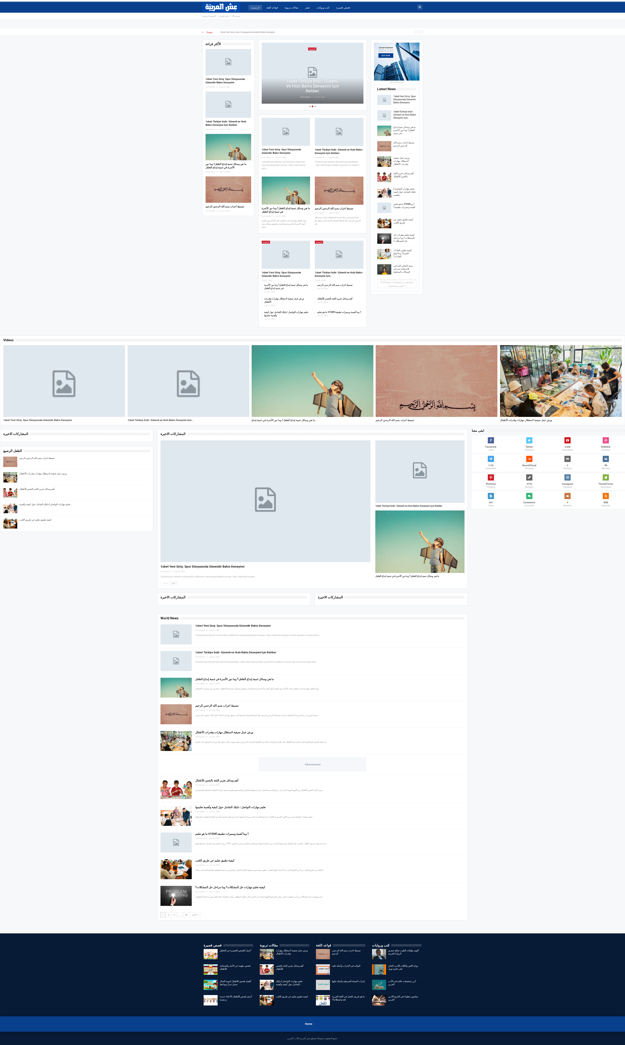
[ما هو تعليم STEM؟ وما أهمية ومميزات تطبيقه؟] (384, 208)
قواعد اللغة (272, 7)
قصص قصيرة (343, 7)
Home (308, 1023)
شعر (307, 7)
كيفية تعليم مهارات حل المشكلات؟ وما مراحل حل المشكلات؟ (404, 238)
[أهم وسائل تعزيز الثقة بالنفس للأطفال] (384, 177)
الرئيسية (255, 7)
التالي (194, 915)
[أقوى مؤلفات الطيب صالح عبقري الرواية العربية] (379, 954)
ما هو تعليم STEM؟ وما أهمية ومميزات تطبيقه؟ (339, 312)
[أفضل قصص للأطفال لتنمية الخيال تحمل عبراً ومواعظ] (211, 985)
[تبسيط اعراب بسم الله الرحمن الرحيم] (228, 189)
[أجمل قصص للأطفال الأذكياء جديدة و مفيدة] (211, 1000)
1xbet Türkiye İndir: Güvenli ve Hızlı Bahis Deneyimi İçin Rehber (249, 32)
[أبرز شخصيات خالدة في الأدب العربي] (379, 985)
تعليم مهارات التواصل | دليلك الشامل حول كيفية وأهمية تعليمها (230, 807)
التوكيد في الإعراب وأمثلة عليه (346, 965)
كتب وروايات (323, 7)
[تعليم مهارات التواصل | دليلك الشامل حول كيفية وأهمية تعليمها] (384, 192)
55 (186, 915)
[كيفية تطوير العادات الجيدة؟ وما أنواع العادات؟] (384, 254)
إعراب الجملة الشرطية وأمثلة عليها (348, 981)
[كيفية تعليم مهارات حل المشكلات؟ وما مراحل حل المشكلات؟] (384, 238)
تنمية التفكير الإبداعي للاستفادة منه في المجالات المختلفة (403, 268)
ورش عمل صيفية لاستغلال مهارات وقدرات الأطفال (401, 161)
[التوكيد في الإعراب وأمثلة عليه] (323, 969)
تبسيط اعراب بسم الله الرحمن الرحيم (225, 206)
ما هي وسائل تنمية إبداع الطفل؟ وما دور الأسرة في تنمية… (404, 130)
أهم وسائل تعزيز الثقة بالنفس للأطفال (334, 298)
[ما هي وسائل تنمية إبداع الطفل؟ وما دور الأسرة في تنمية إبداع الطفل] (228, 147)
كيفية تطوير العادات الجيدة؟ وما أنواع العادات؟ (402, 253)
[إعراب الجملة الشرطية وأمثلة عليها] (323, 985)
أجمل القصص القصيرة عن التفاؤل (235, 950)
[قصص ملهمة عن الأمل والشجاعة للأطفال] (211, 969)
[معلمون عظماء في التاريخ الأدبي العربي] (379, 1000)
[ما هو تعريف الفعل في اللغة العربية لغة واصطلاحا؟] (323, 1000)
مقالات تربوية (291, 7)
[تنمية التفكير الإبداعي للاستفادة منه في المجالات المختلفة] (384, 269)
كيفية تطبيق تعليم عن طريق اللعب (35, 519)
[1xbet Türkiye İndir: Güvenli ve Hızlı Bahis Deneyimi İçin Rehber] (228, 104)
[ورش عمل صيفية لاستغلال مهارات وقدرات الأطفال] (384, 161)
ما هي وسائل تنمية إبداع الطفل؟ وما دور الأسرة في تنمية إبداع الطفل (312, 86)
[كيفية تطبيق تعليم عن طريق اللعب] (384, 223)
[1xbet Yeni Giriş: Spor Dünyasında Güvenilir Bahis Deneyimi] (228, 62)
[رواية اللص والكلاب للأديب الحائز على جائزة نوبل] (379, 969)
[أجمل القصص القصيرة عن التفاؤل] (211, 954)
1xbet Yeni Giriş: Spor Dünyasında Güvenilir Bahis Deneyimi (404, 99)
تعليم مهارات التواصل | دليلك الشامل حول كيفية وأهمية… (404, 191)
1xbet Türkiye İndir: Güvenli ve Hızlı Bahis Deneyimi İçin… (404, 114)
